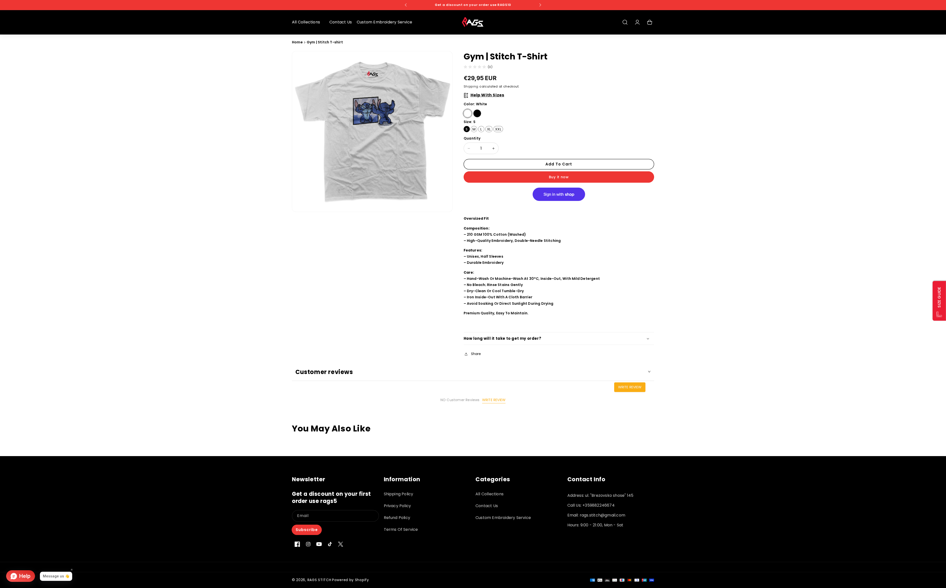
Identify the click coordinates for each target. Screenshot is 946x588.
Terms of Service (401, 529)
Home (297, 42)
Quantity (472, 138)
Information (402, 479)
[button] (308, 22)
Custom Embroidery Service (503, 517)
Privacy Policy (397, 506)
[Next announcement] (540, 5)
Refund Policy (397, 517)
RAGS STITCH (319, 579)
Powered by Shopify (350, 579)
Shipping (471, 86)
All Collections (489, 494)
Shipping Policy (398, 494)
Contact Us (486, 506)
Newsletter (308, 479)
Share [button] (476, 353)
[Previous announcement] (405, 5)
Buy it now (559, 177)
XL (489, 129)
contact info (586, 479)
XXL (498, 129)
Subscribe (307, 529)
